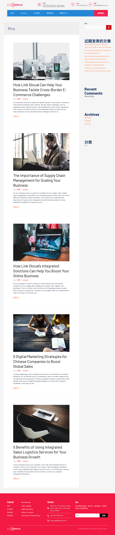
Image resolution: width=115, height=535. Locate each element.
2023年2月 (87, 121)
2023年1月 (87, 124)
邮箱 (95, 3)
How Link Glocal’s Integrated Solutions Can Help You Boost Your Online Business (41, 271)
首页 (12, 13)
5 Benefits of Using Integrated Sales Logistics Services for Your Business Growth (39, 452)
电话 (77, 3)
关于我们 (37, 13)
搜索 (85, 23)
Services (24, 13)
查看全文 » (16, 116)
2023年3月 (87, 118)
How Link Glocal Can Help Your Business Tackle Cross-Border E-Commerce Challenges (40, 89)
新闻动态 (50, 13)
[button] (101, 13)
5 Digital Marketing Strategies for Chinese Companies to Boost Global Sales (40, 361)
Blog (14, 99)
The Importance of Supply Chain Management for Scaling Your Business (39, 180)
